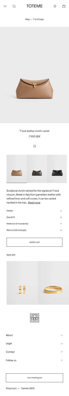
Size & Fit (11, 217)
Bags (27, 19)
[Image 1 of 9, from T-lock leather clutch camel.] (34, 75)
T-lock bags (38, 19)
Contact (10, 351)
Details (10, 210)
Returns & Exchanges (16, 230)
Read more (34, 202)
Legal (9, 343)
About (9, 335)
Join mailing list (34, 377)
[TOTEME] (35, 6)
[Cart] (60, 6)
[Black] (57, 169)
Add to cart (34, 242)
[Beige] (17, 169)
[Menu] (8, 6)
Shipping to (20, 388)
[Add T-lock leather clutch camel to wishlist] (34, 146)
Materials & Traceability (17, 223)
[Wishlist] (52, 6)
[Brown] (37, 169)
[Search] (17, 6)
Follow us (11, 360)
